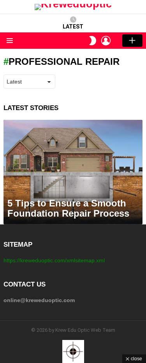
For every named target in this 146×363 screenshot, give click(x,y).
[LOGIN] (106, 40)
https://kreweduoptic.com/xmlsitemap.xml (54, 260)
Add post (132, 40)
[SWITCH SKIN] (92, 40)
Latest (73, 26)
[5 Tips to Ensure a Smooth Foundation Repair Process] (73, 172)
